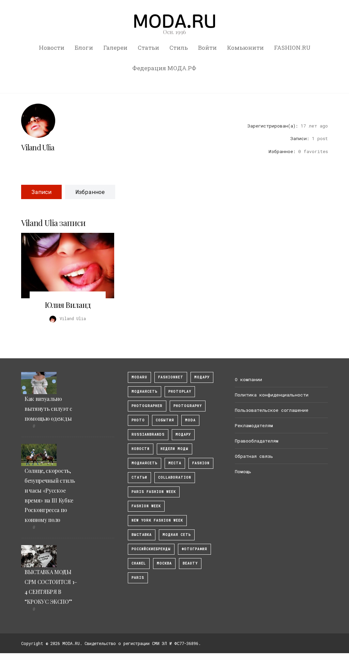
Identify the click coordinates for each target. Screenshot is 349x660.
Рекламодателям (254, 425)
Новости (51, 47)
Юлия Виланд (68, 305)
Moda (190, 420)
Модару (183, 434)
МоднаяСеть (144, 391)
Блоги (84, 47)
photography (187, 406)
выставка (142, 534)
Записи (41, 191)
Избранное (90, 191)
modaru (139, 377)
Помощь (243, 471)
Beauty (190, 563)
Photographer (147, 406)
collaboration (174, 477)
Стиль (178, 47)
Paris (138, 577)
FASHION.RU (292, 47)
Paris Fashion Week (154, 492)
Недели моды (174, 449)
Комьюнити (245, 47)
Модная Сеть (177, 534)
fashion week (146, 506)
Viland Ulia (37, 147)
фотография (194, 549)
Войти (207, 47)
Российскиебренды (151, 549)
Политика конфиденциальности (271, 395)
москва (164, 563)
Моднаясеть (144, 463)
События (165, 420)
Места (174, 463)
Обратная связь (254, 456)
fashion (201, 463)
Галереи (115, 47)
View (64, 265)
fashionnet (170, 377)
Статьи (148, 47)
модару (202, 377)
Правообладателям (256, 441)
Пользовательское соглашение (271, 410)
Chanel (139, 563)
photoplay (179, 391)
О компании (248, 379)
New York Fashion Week (157, 520)
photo (138, 420)
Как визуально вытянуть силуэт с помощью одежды (48, 408)
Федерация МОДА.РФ (164, 68)
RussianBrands (148, 434)
